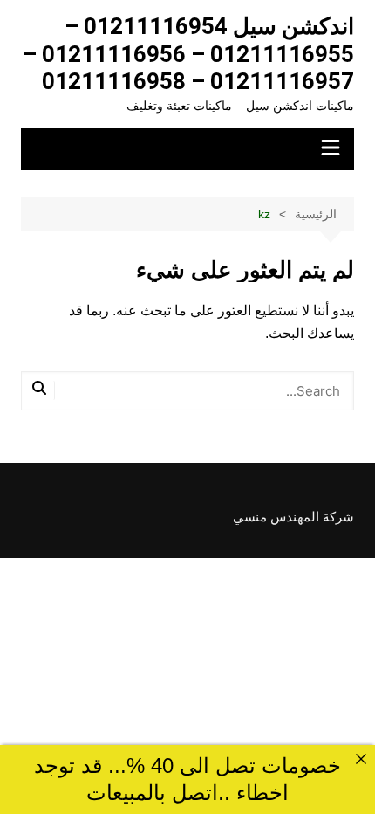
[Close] (360, 759)
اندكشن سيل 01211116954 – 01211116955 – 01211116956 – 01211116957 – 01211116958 (188, 53)
